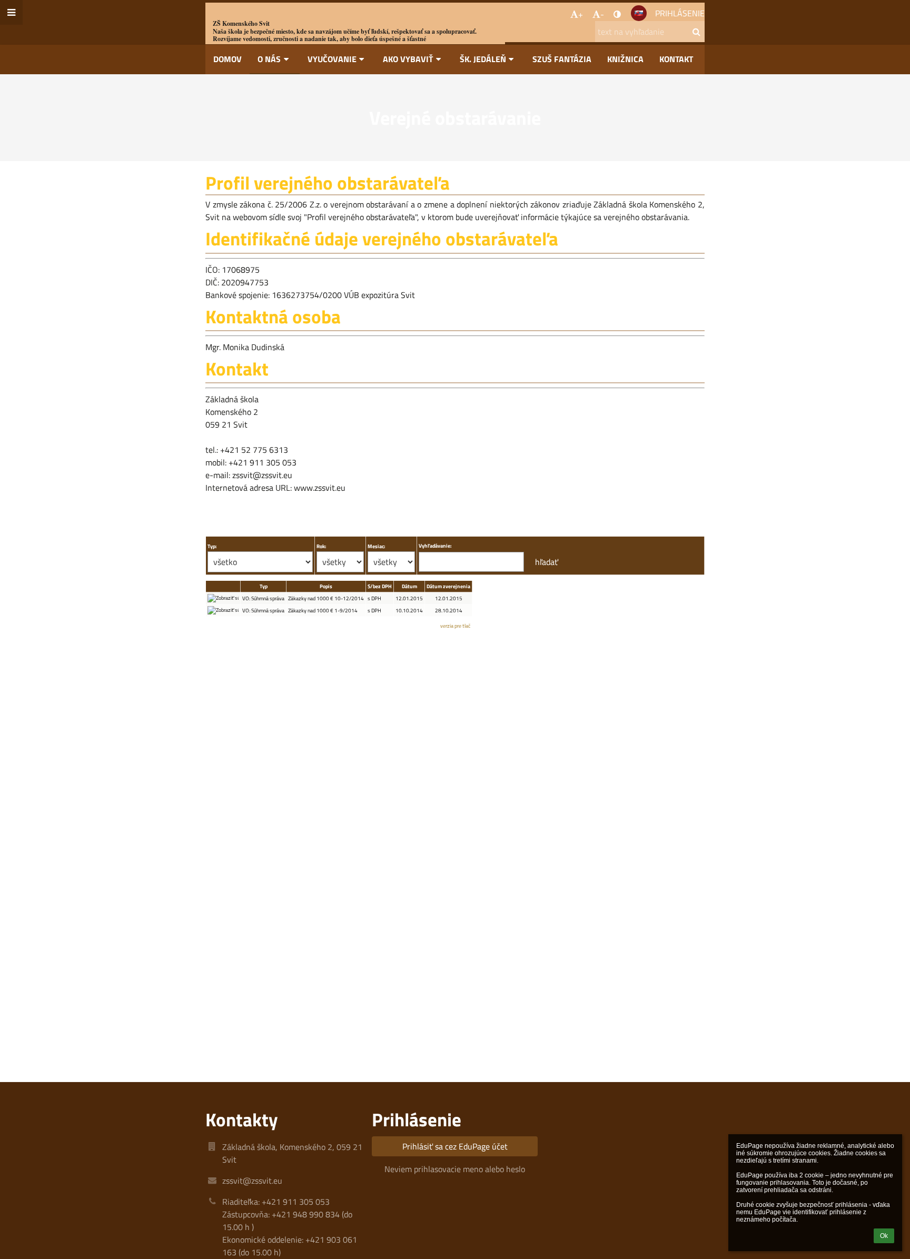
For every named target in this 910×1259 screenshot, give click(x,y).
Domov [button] (227, 59)
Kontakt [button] (676, 59)
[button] (617, 14)
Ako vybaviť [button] (408, 59)
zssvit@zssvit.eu (252, 1180)
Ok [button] (884, 1236)
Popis (326, 586)
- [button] (602, 14)
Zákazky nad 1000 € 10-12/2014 (326, 598)
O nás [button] (269, 59)
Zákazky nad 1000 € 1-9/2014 (323, 610)
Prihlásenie (680, 13)
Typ (264, 586)
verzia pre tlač (455, 626)
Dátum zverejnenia (448, 586)
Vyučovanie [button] (332, 59)
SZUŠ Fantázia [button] (561, 59)
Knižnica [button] (625, 59)
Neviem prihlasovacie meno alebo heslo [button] (454, 1169)
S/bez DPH (380, 586)
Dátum (409, 586)
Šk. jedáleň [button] (483, 59)
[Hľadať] (696, 31)
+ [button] (580, 14)
